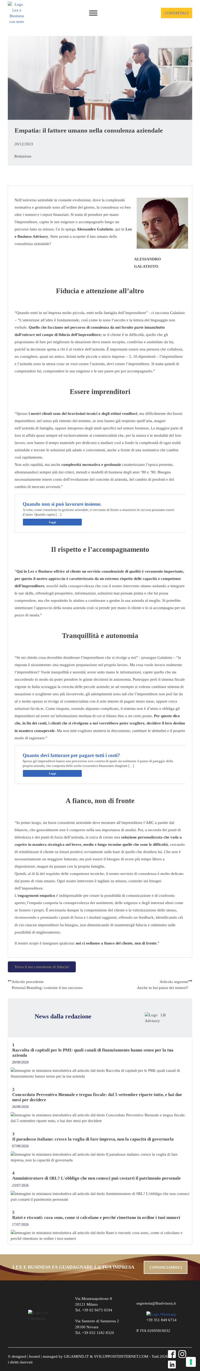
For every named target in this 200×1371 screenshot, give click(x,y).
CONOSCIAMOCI (165, 1267)
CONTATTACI (177, 13)
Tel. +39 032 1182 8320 (94, 1333)
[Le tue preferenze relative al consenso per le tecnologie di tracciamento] (191, 1362)
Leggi (52, 522)
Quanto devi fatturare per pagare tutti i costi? (71, 755)
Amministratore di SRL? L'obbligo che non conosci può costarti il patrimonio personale (96, 1178)
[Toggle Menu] (93, 13)
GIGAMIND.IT (76, 1356)
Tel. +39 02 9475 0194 (93, 1310)
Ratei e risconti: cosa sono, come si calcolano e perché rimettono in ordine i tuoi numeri (96, 1217)
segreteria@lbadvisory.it (156, 1303)
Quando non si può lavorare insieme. (62, 504)
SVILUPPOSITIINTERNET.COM (121, 1356)
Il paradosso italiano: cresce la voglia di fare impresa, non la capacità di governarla (93, 1139)
